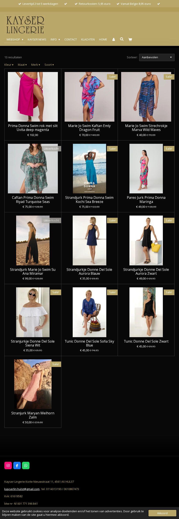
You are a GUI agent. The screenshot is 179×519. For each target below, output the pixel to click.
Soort (49, 65)
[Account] (113, 39)
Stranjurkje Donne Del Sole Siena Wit (33, 343)
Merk (35, 65)
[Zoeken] (122, 39)
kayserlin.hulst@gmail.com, (22, 489)
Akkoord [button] (162, 513)
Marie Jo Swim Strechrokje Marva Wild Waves (146, 128)
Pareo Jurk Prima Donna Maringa (146, 199)
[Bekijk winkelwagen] (130, 39)
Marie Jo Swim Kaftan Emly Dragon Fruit (89, 128)
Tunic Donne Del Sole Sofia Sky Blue (89, 343)
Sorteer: (132, 57)
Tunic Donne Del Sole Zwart (146, 341)
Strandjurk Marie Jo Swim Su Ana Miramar (32, 271)
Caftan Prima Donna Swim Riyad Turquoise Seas (33, 199)
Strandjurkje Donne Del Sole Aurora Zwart (146, 271)
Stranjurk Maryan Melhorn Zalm (32, 415)
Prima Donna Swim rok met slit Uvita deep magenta (33, 128)
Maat (22, 65)
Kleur (9, 65)
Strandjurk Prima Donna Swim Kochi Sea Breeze (89, 199)
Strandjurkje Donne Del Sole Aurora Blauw (89, 271)
